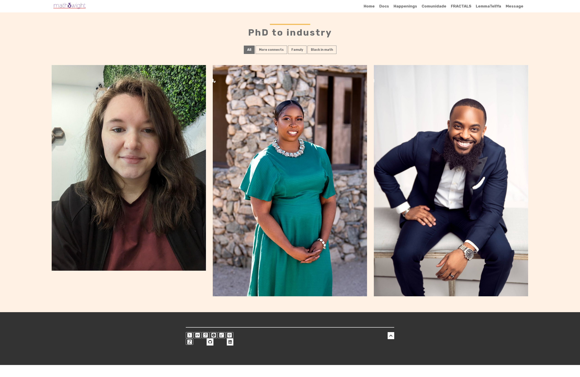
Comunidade (434, 6)
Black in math (322, 50)
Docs (384, 6)
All (249, 50)
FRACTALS (461, 6)
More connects (271, 50)
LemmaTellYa (488, 6)
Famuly (297, 50)
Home (369, 6)
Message (514, 6)
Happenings (405, 6)
